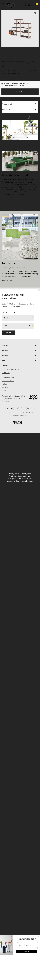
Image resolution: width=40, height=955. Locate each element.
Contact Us (6, 372)
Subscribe (26, 951)
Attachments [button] (6, 110)
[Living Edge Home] (10, 5)
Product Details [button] (7, 104)
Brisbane (5, 387)
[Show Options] (36, 948)
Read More (7, 198)
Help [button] (3, 361)
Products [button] (5, 346)
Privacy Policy (16, 415)
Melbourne (5, 384)
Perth (4, 390)
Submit (8, 332)
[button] (20, 91)
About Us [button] (5, 351)
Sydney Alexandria (8, 378)
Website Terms (23, 415)
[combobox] (9, 312)
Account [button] (5, 356)
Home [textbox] (4, 312)
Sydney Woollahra (8, 381)
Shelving (10, 51)
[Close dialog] (38, 936)
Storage (4, 51)
